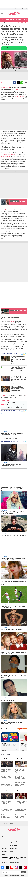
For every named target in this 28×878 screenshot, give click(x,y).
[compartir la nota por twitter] (18, 82)
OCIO (25, 16)
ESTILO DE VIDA (20, 16)
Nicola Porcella (19, 96)
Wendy (13, 321)
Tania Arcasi (6, 82)
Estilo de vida (5, 848)
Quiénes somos (22, 857)
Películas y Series (14, 848)
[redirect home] (14, 830)
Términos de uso (13, 857)
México (16, 397)
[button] (26, 19)
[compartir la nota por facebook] (14, 82)
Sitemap (3, 854)
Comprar (15, 749)
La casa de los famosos (7, 397)
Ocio (3, 845)
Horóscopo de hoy (9, 8)
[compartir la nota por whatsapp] (21, 82)
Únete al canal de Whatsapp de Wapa (15, 48)
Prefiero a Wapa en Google (10, 438)
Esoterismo (4, 851)
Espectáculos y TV (5, 22)
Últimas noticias (5, 841)
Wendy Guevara (5, 87)
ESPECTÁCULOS (8, 16)
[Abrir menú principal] (2, 13)
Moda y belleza (13, 845)
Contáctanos (5, 857)
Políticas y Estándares (14, 858)
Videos (11, 851)
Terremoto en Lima (20, 8)
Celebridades (13, 22)
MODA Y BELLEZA (14, 16)
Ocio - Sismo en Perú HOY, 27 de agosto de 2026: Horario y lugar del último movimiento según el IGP (13, 19)
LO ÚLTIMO (3, 16)
